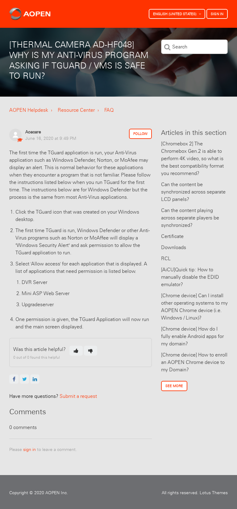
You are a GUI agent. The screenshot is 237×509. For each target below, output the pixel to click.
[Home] (30, 14)
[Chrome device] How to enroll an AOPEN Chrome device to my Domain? (194, 362)
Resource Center (76, 110)
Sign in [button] (217, 14)
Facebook (14, 379)
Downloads (173, 247)
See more (174, 386)
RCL (166, 258)
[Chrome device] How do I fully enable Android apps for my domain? (192, 336)
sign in (29, 449)
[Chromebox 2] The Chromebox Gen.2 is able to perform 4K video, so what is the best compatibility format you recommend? (192, 158)
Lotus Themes (214, 492)
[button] (76, 351)
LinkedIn (35, 379)
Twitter (24, 379)
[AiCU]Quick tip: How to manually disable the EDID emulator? (190, 277)
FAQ (109, 110)
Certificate (172, 236)
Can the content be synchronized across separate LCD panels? (193, 191)
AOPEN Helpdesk (28, 110)
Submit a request (53, 396)
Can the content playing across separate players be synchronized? (190, 217)
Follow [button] (140, 133)
